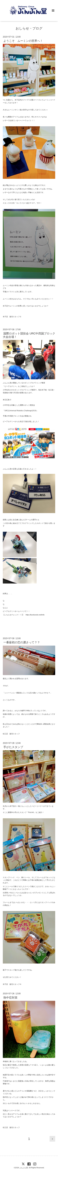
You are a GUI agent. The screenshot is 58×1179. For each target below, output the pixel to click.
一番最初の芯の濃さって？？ (21, 642)
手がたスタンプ (13, 747)
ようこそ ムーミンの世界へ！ (23, 40)
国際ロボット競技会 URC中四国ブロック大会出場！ (29, 335)
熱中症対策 (10, 997)
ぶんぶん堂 (23, 1168)
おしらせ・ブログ (29, 28)
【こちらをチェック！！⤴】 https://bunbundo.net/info (23, 615)
